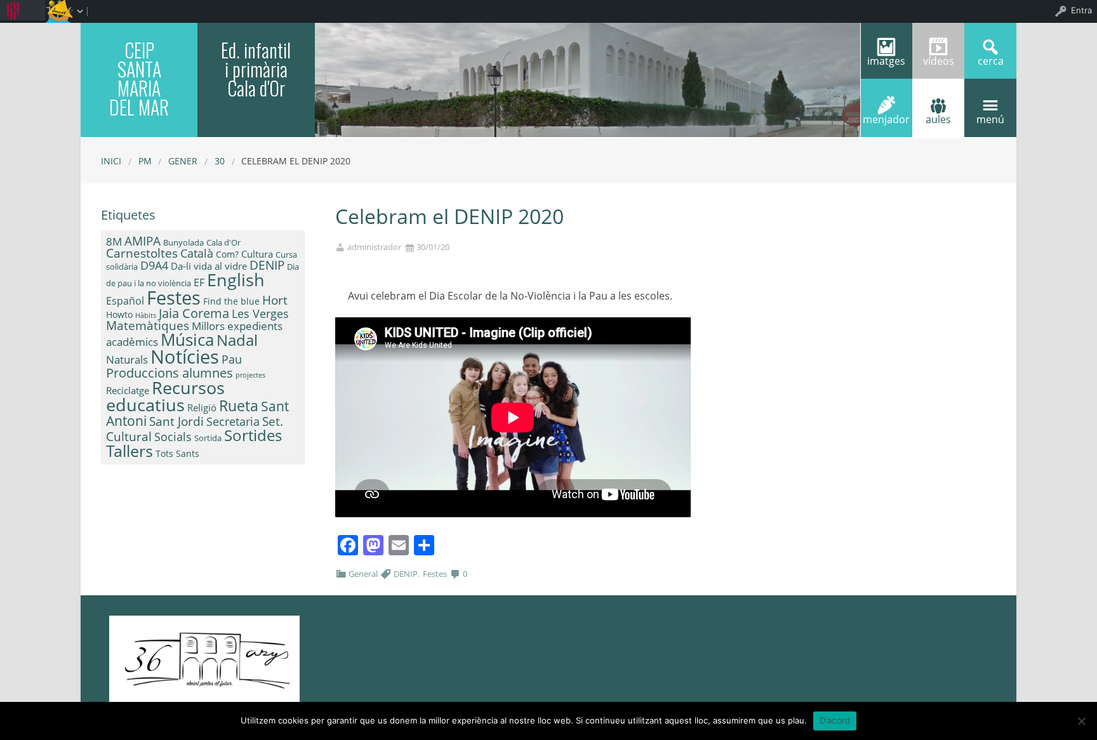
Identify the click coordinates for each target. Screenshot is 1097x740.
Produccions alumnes (169, 372)
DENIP (406, 573)
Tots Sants (177, 453)
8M (114, 241)
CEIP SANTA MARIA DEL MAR (139, 78)
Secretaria (233, 421)
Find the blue (231, 301)
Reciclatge (127, 390)
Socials (173, 436)
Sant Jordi (176, 421)
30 (220, 161)
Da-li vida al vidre (209, 266)
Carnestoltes (142, 253)
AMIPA (142, 241)
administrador (374, 247)
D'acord (835, 720)
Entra (1081, 10)
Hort (275, 300)
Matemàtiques (147, 325)
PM (145, 161)
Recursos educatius (165, 396)
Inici (111, 161)
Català (196, 253)
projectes (250, 375)
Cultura (257, 254)
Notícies (184, 356)
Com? (227, 254)
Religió (201, 407)
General (363, 573)
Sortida (208, 438)
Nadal (237, 339)
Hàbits (145, 315)
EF (199, 282)
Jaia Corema (194, 313)
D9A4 (154, 265)
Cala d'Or (223, 242)
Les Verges (260, 313)
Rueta (238, 405)
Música (187, 339)
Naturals (127, 359)
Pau (232, 359)
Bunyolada (183, 242)
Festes (435, 573)
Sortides (253, 435)
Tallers (129, 450)
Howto (119, 314)
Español (125, 301)
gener (182, 161)
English (236, 279)
